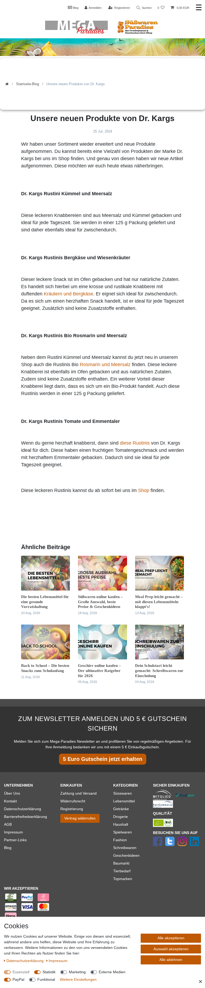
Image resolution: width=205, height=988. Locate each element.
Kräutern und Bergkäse (68, 293)
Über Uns (12, 793)
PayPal (18, 979)
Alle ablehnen (170, 959)
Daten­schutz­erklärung (25, 961)
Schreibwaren (124, 848)
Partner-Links (15, 840)
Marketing (77, 972)
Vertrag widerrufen (80, 818)
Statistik (49, 972)
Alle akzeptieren (170, 938)
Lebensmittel (124, 801)
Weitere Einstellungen (78, 979)
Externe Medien (112, 972)
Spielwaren (122, 832)
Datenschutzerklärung (22, 809)
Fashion (120, 840)
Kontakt (10, 801)
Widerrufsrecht (72, 801)
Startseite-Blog (27, 84)
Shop (144, 490)
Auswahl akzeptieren (170, 949)
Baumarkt (121, 863)
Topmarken (122, 879)
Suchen (146, 7)
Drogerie (120, 816)
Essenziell (21, 972)
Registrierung (71, 809)
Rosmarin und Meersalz (105, 364)
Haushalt (120, 824)
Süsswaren (122, 793)
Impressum (13, 832)
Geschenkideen (126, 855)
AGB (8, 824)
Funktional (46, 979)
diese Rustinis (135, 443)
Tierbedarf (122, 871)
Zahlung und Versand (78, 793)
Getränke (121, 809)
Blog (75, 7)
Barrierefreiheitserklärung (25, 816)
